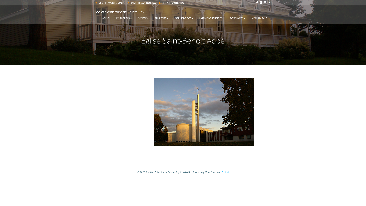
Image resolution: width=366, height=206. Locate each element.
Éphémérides (123, 18)
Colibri (225, 172)
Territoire (160, 18)
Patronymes (236, 18)
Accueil (106, 18)
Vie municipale (259, 18)
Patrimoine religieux (210, 18)
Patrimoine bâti (183, 18)
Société (142, 18)
